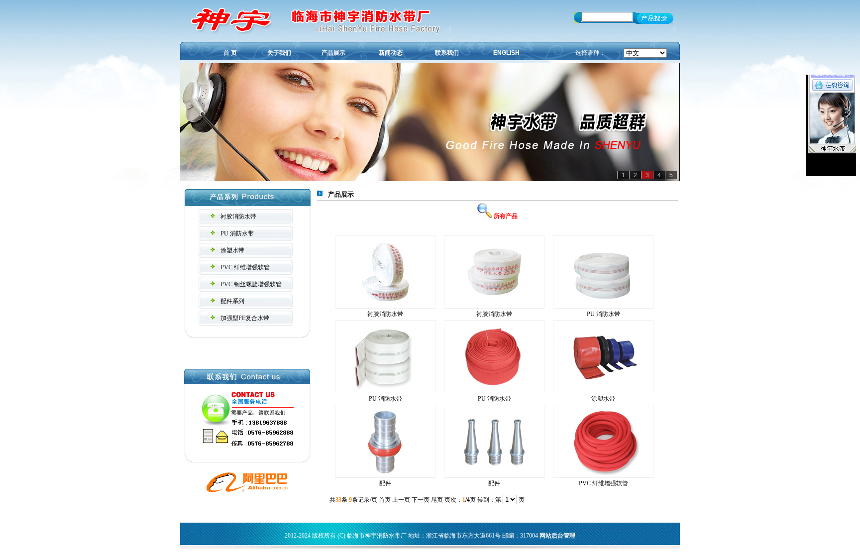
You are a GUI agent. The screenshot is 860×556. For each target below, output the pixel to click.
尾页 (437, 499)
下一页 (421, 499)
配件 (385, 483)
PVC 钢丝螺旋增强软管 (251, 284)
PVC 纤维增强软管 (245, 267)
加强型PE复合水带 (244, 318)
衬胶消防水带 (238, 216)
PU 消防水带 (237, 233)
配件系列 (232, 301)
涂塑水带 (232, 250)
